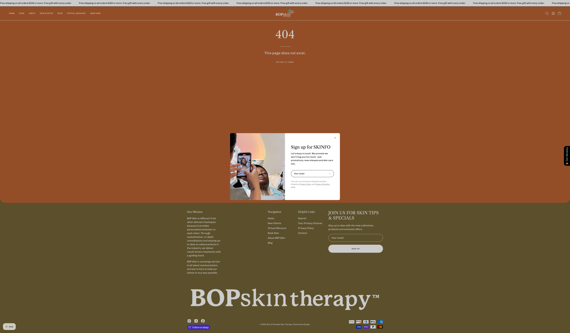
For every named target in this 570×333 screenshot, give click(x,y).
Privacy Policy (305, 184)
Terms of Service (322, 184)
